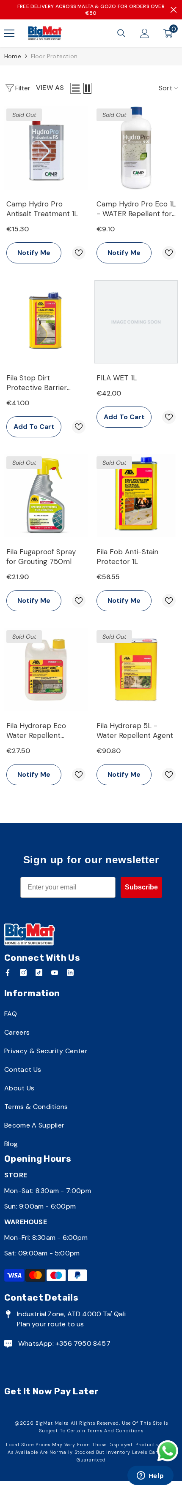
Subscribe (141, 887)
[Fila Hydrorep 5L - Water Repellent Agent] (136, 669)
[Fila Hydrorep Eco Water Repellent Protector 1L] (46, 669)
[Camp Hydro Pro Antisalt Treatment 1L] (46, 148)
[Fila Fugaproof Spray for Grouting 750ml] (46, 495)
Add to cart (34, 426)
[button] (75, 88)
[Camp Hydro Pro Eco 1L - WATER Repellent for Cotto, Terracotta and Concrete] (136, 148)
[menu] (9, 33)
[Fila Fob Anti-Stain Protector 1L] (136, 495)
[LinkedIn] (70, 972)
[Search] (121, 33)
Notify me (33, 252)
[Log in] (144, 33)
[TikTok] (39, 972)
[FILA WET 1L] (136, 321)
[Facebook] (7, 972)
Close (173, 9)
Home (12, 56)
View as (50, 87)
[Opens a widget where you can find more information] (150, 1476)
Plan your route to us (50, 1324)
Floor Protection (54, 56)
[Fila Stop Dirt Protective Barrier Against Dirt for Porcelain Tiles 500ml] (46, 321)
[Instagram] (23, 972)
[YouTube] (54, 972)
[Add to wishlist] (78, 253)
